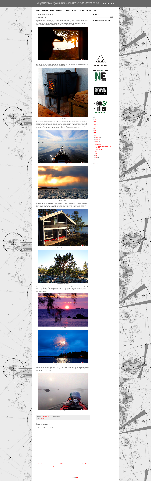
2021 (95, 128)
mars (96, 159)
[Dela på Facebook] (58, 416)
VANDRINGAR (88, 10)
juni (96, 153)
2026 (95, 119)
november (97, 139)
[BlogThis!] (55, 416)
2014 (95, 167)
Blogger (77, 477)
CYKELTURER (45, 10)
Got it (112, 3)
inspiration (42, 418)
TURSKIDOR (81, 10)
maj (96, 155)
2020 (95, 130)
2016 (95, 163)
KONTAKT (96, 10)
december (97, 137)
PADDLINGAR (67, 10)
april (96, 157)
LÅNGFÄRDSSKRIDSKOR (56, 10)
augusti (97, 151)
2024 (95, 123)
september (97, 143)
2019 (95, 132)
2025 (95, 121)
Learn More (106, 3)
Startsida (61, 463)
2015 (95, 165)
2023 (95, 124)
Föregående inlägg (85, 463)
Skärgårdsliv (98, 144)
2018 (95, 134)
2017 (95, 135)
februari (97, 160)
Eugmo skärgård (98, 149)
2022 (95, 126)
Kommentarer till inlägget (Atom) (51, 466)
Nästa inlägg (39, 463)
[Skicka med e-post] (53, 416)
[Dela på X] (56, 416)
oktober (97, 141)
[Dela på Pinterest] (59, 416)
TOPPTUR (74, 10)
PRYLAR (38, 10)
